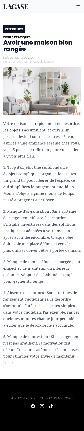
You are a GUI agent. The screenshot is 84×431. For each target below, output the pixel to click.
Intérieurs (14, 29)
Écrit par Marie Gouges (18, 58)
